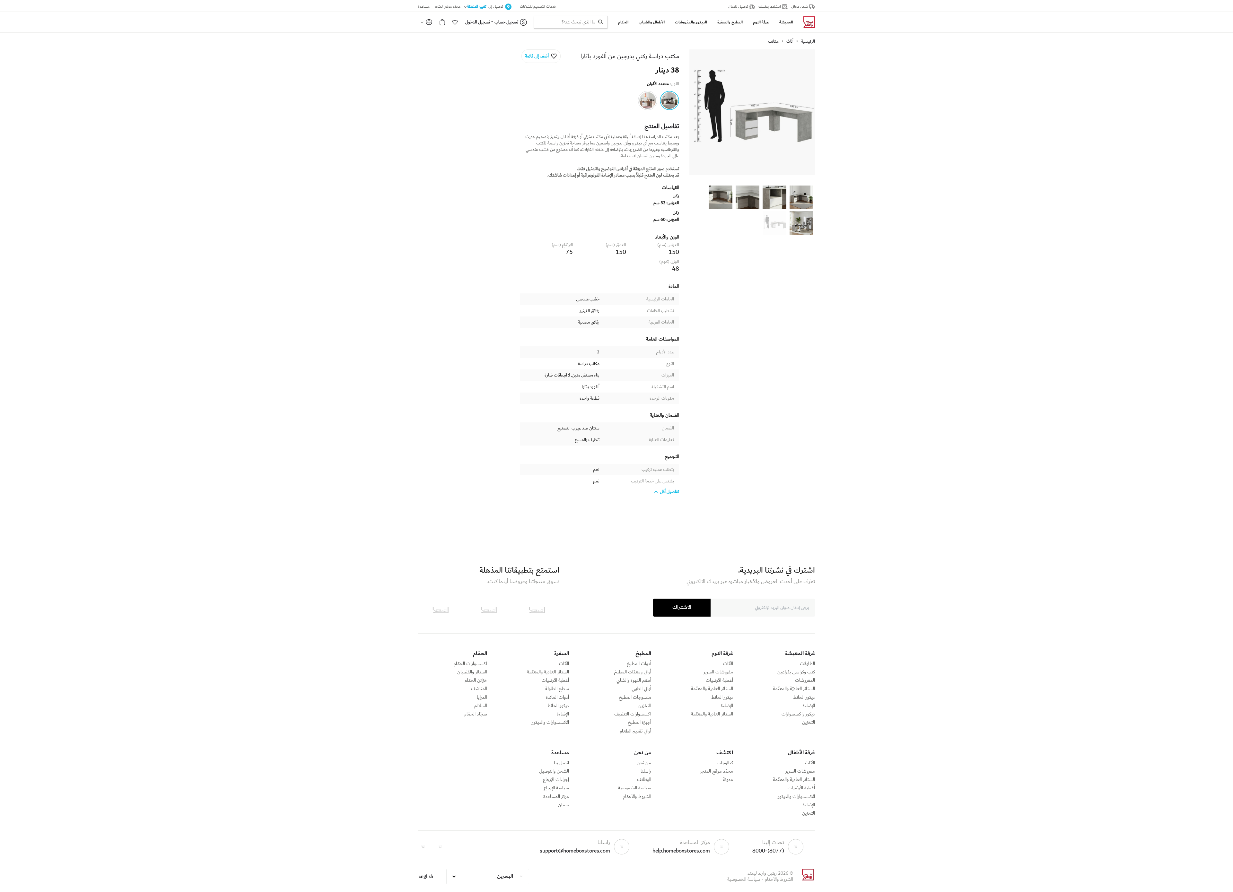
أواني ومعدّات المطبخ (632, 672)
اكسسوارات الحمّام (470, 664)
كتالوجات (725, 763)
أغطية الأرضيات (719, 680)
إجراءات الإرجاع (556, 780)
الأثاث (728, 664)
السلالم (480, 706)
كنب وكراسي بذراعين (796, 672)
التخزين (808, 722)
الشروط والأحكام (637, 797)
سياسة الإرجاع (556, 788)
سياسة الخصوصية (634, 788)
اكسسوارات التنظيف (632, 714)
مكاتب (773, 41)
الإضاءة (809, 706)
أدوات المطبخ (639, 664)
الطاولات (807, 664)
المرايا (482, 697)
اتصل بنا (561, 763)
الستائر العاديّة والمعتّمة (794, 689)
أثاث (789, 41)
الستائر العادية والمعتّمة (712, 689)
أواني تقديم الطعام (635, 731)
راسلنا (646, 771)
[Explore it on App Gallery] (440, 610)
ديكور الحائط (804, 697)
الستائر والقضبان (472, 672)
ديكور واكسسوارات (798, 714)
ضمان (563, 805)
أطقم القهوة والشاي (633, 680)
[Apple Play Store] (536, 610)
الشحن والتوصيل (554, 771)
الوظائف (644, 780)
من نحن (644, 763)
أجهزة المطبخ (639, 722)
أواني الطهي (641, 689)
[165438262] (647, 100)
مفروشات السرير (718, 672)
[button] (455, 22)
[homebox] (806, 22)
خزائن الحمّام (476, 680)
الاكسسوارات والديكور (550, 722)
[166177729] (669, 100)
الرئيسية (808, 41)
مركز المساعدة (556, 797)
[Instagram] (423, 846)
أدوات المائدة (557, 697)
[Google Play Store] (488, 610)
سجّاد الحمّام (475, 714)
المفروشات (805, 680)
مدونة (728, 780)
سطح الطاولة (557, 689)
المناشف (479, 689)
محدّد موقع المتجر (716, 771)
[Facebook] (440, 846)
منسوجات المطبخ (635, 697)
